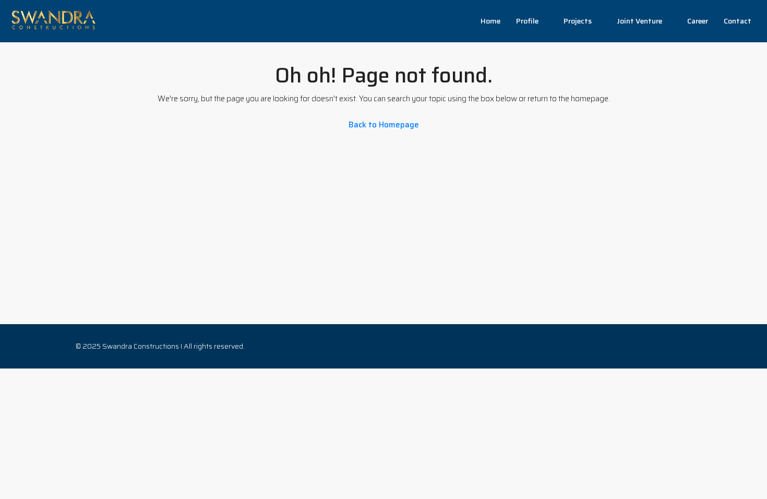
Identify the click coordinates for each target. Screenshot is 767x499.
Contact (737, 21)
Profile (527, 21)
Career (697, 21)
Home (490, 21)
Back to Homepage (384, 124)
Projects (578, 21)
